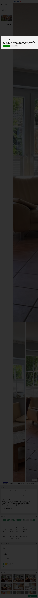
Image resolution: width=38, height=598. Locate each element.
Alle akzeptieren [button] (6, 45)
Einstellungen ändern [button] (14, 45)
